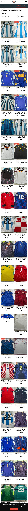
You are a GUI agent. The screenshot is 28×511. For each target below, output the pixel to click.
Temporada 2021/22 (9, 9)
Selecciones (18, 9)
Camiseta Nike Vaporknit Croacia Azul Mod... (21, 210)
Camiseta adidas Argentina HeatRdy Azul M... (7, 88)
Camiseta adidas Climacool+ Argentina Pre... (7, 113)
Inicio (2, 9)
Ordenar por (3, 13)
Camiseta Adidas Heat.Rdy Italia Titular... (7, 308)
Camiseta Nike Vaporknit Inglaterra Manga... (21, 430)
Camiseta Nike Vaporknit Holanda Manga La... (21, 454)
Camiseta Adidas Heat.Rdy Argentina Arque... (7, 186)
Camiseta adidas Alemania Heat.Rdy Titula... (21, 186)
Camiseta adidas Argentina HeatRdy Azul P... (21, 113)
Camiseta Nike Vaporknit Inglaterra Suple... (7, 405)
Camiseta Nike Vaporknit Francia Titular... (7, 357)
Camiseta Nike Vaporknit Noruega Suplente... (21, 332)
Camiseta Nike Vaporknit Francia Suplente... (21, 357)
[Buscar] (11, 5)
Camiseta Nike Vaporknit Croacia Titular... (21, 235)
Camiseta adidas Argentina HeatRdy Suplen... (7, 454)
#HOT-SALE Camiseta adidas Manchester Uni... (21, 162)
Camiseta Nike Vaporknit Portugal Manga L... (7, 210)
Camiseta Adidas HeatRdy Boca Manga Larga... (21, 88)
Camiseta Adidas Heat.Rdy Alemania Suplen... (21, 405)
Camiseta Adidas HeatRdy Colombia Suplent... (7, 137)
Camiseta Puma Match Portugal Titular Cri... (21, 284)
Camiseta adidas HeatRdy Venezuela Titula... (21, 308)
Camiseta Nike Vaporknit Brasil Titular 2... (7, 284)
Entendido (14, 509)
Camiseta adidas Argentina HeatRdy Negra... (7, 259)
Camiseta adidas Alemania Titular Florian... (7, 162)
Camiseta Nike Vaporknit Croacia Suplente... (21, 259)
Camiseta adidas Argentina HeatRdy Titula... (7, 39)
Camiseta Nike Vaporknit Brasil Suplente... (21, 381)
